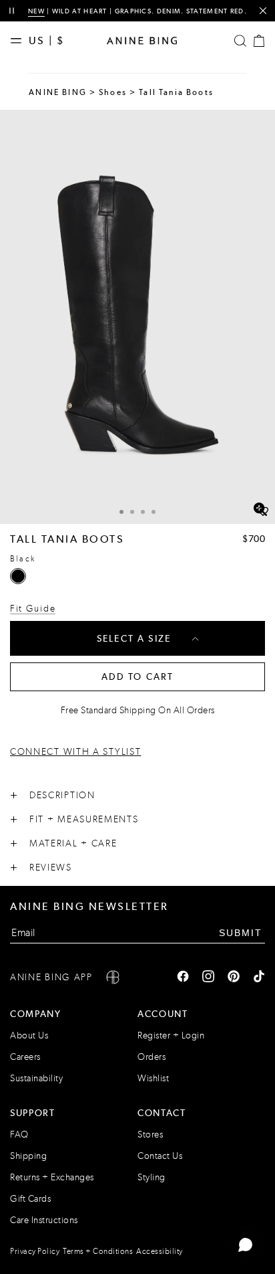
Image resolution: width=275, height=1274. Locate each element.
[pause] (11, 11)
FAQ (19, 1134)
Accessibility (159, 1251)
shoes (113, 92)
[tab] (121, 510)
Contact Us (160, 1156)
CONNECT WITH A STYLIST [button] (75, 751)
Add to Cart (137, 676)
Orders (152, 1057)
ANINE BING (58, 92)
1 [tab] (121, 512)
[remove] (262, 11)
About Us (29, 1035)
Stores (150, 1134)
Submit (240, 932)
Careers (25, 1057)
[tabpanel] (137, 317)
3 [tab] (143, 512)
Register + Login (171, 1035)
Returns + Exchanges (52, 1177)
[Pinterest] (234, 977)
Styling (152, 1177)
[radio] (18, 576)
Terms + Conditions (98, 1251)
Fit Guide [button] (32, 608)
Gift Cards (30, 1198)
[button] (137, 317)
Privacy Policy (34, 1251)
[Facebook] (183, 977)
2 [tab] (132, 512)
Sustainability (36, 1078)
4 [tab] (154, 512)
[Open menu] (19, 41)
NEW (36, 11)
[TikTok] (259, 977)
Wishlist (153, 1078)
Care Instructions (44, 1220)
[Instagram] (208, 977)
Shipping (28, 1156)
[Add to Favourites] (263, 512)
